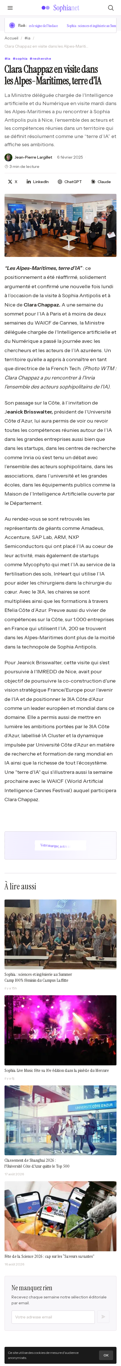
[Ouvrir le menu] (10, 8)
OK (106, 1355)
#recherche (40, 58)
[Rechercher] (110, 8)
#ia (27, 38)
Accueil (11, 38)
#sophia (20, 58)
